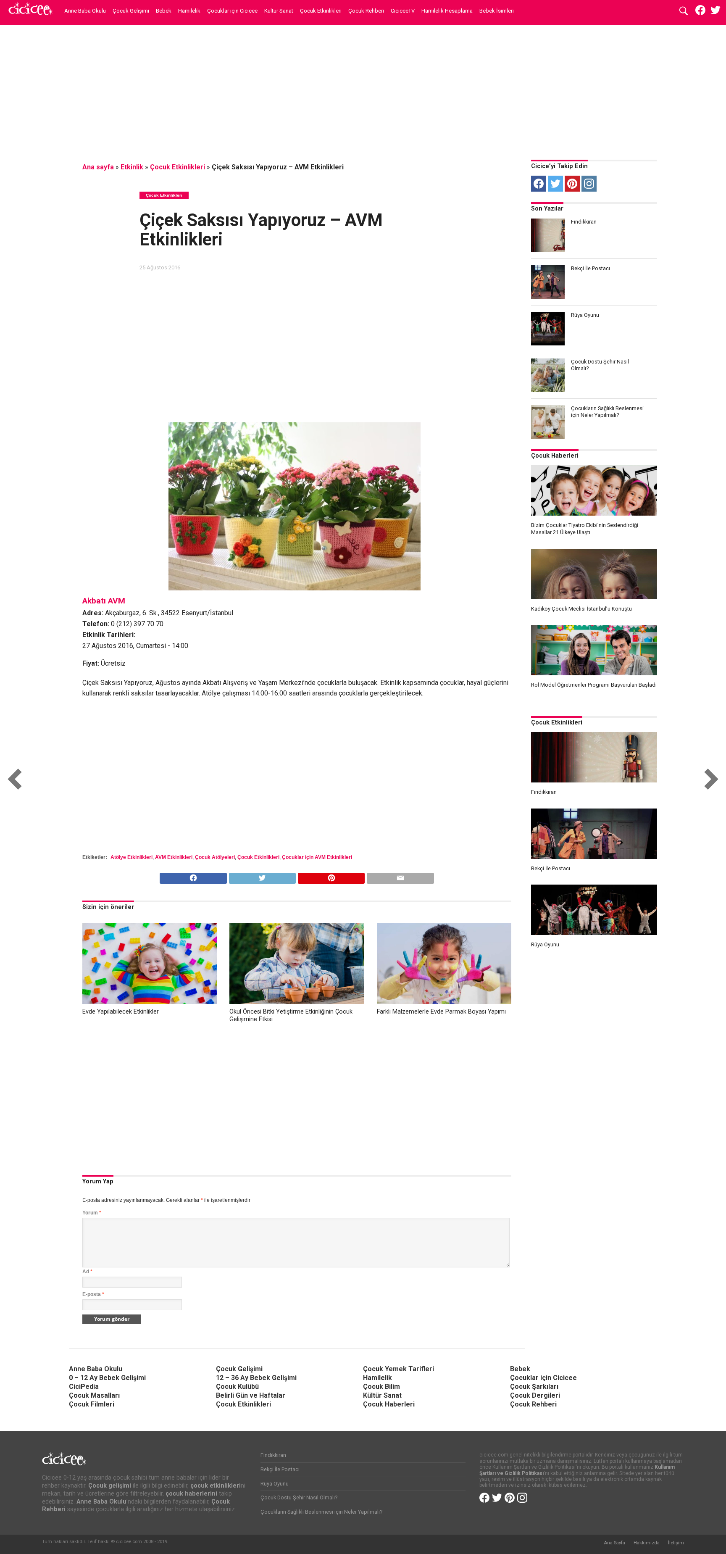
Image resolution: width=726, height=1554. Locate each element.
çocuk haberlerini (191, 1493)
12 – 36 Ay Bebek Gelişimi (256, 1378)
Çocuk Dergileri (535, 1395)
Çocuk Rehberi (366, 11)
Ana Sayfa (614, 1543)
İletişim (676, 1543)
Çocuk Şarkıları (534, 1387)
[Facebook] (538, 184)
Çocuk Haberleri (555, 455)
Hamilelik (189, 11)
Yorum (91, 1213)
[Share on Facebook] (193, 876)
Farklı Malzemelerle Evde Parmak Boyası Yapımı (441, 1011)
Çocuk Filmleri (91, 1404)
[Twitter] (555, 184)
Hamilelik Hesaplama (447, 11)
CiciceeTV (403, 11)
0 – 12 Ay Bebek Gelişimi (107, 1378)
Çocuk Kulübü (237, 1387)
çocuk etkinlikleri (215, 1485)
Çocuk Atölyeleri (215, 857)
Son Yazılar (547, 208)
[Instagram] (589, 184)
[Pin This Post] (331, 876)
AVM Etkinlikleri (173, 857)
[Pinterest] (572, 184)
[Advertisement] (363, 90)
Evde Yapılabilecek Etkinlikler (120, 1011)
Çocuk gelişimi (109, 1485)
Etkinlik (132, 167)
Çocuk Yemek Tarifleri (398, 1369)
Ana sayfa (98, 167)
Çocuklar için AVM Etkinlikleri (317, 857)
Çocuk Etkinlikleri (321, 11)
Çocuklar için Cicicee (232, 11)
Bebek (163, 11)
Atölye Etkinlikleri (131, 857)
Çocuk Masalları (94, 1395)
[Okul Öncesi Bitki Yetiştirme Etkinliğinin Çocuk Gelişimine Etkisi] (296, 1002)
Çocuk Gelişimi (131, 11)
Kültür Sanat (278, 11)
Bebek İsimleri (496, 11)
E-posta (93, 1294)
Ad (87, 1272)
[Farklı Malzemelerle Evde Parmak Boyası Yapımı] (444, 1002)
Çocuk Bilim (381, 1387)
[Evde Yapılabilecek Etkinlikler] (149, 1002)
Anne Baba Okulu (85, 11)
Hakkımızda (647, 1543)
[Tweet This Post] (262, 876)
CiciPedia (84, 1387)
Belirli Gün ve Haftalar (250, 1395)
